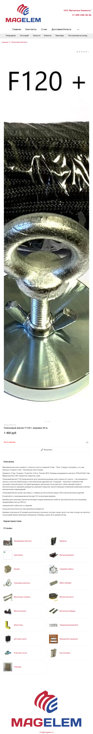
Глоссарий (24, 36)
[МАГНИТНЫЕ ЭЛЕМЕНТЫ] (23, 13)
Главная (16, 29)
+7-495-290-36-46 (81, 15)
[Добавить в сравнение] (87, 442)
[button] (44, 421)
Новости (36, 36)
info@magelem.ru (47, 732)
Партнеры (59, 36)
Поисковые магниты (19, 42)
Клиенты (48, 36)
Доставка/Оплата (61, 29)
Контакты (31, 29)
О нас (44, 29)
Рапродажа (11, 36)
